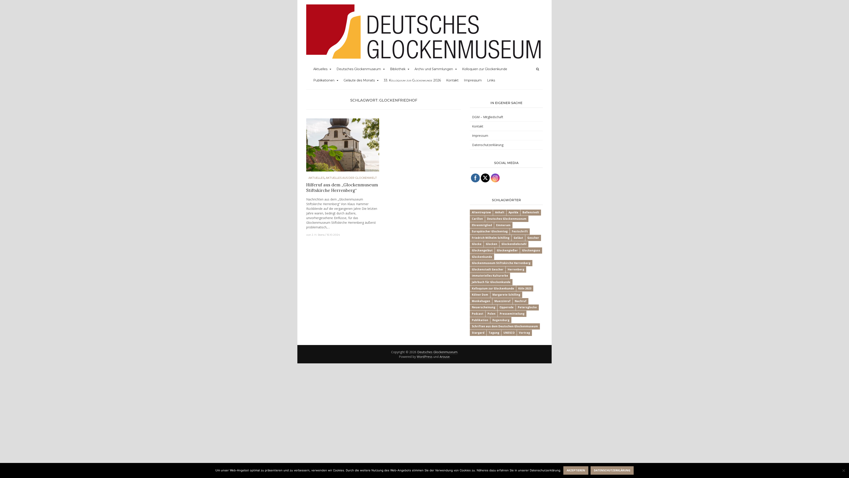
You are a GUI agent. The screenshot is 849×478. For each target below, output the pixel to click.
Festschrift (520, 231)
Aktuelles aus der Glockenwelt (351, 177)
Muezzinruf (502, 301)
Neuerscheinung (483, 307)
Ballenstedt (530, 212)
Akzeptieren (576, 470)
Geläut (518, 238)
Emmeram (503, 225)
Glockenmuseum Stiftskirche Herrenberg (501, 263)
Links (491, 80)
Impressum (473, 80)
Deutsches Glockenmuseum (359, 69)
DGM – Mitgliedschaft (487, 117)
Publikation (480, 320)
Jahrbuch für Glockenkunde (491, 282)
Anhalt (499, 212)
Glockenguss (531, 250)
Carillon (477, 219)
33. (412, 80)
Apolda (513, 212)
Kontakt (452, 80)
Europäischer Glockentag (490, 231)
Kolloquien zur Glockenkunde (484, 69)
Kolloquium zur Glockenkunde (493, 288)
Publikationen (324, 80)
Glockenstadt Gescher (487, 269)
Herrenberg (516, 269)
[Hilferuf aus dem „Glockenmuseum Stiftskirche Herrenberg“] (342, 147)
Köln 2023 (524, 288)
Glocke (477, 244)
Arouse (445, 357)
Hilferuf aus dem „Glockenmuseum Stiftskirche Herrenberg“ (342, 187)
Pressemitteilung (512, 314)
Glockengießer (507, 250)
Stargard (478, 333)
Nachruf (520, 301)
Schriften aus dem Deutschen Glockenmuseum (505, 326)
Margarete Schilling (506, 295)
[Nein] (843, 470)
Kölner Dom (480, 295)
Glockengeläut (482, 250)
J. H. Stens (318, 234)
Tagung (494, 333)
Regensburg (500, 320)
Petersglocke (527, 307)
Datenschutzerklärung (487, 145)
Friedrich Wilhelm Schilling (490, 238)
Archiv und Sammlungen (434, 69)
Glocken (491, 244)
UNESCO (509, 333)
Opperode (506, 307)
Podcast (477, 314)
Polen (491, 314)
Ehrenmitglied (482, 225)
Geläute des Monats (359, 80)
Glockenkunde (482, 257)
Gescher (533, 238)
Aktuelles (320, 69)
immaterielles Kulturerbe (490, 276)
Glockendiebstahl (513, 244)
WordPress (424, 357)
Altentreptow (481, 212)
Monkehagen (481, 301)
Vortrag (524, 333)
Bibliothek (397, 69)
